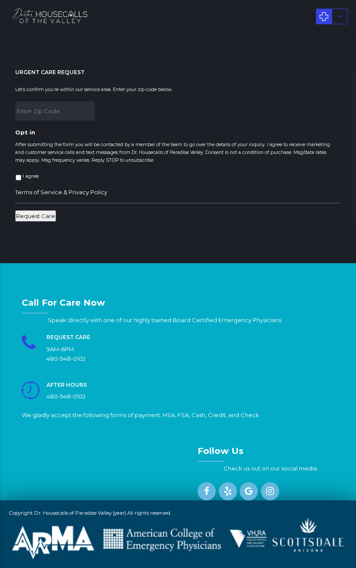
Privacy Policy (88, 192)
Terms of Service (38, 192)
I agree (31, 176)
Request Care (35, 215)
